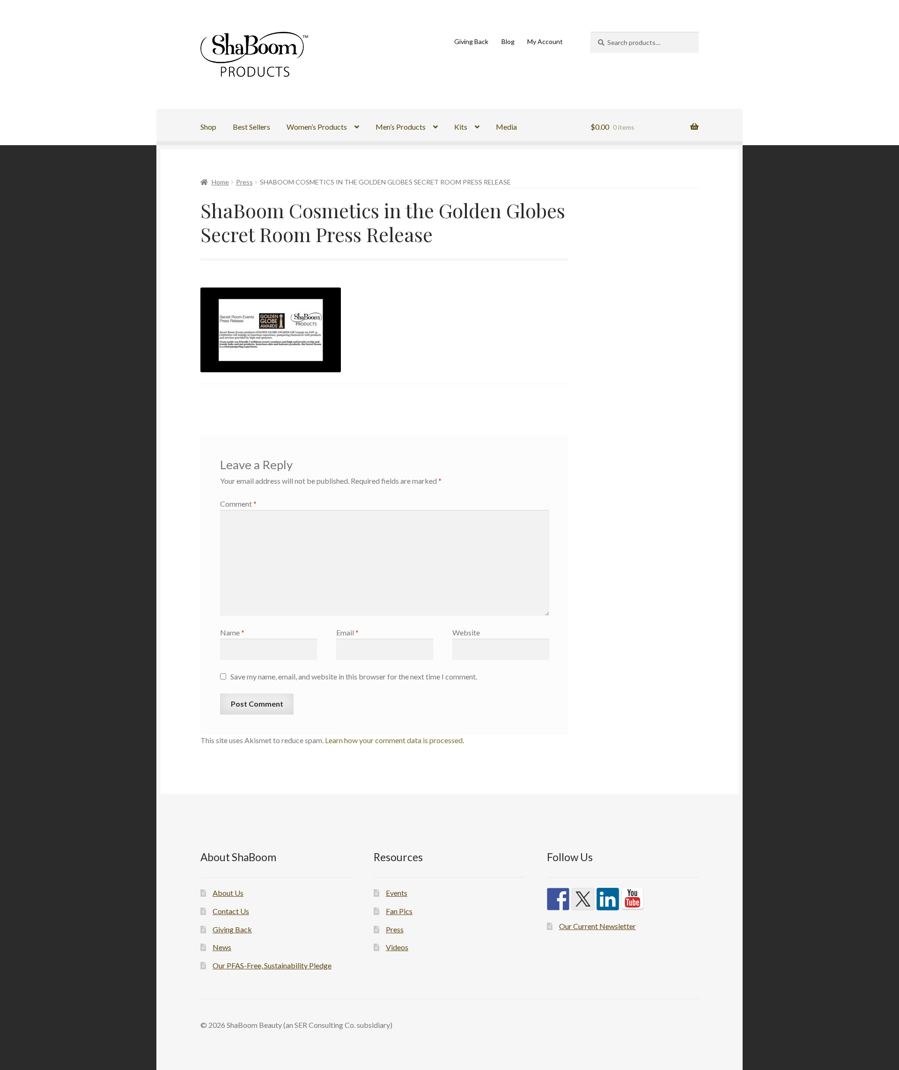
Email (347, 632)
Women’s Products (317, 126)
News (222, 947)
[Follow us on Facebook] (558, 899)
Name (232, 632)
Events (396, 892)
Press (244, 182)
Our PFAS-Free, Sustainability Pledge (272, 965)
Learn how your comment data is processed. (394, 740)
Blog (508, 41)
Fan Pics (399, 911)
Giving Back (471, 41)
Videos (397, 947)
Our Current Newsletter (597, 926)
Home (220, 182)
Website (466, 632)
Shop (208, 126)
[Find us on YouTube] (632, 899)
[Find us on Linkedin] (608, 899)
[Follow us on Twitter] (583, 899)
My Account (545, 41)
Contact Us (231, 911)
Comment (238, 503)
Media (506, 126)
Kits (460, 126)
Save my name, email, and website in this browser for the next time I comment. (353, 676)
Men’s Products (401, 126)
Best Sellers (251, 126)
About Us (228, 892)
